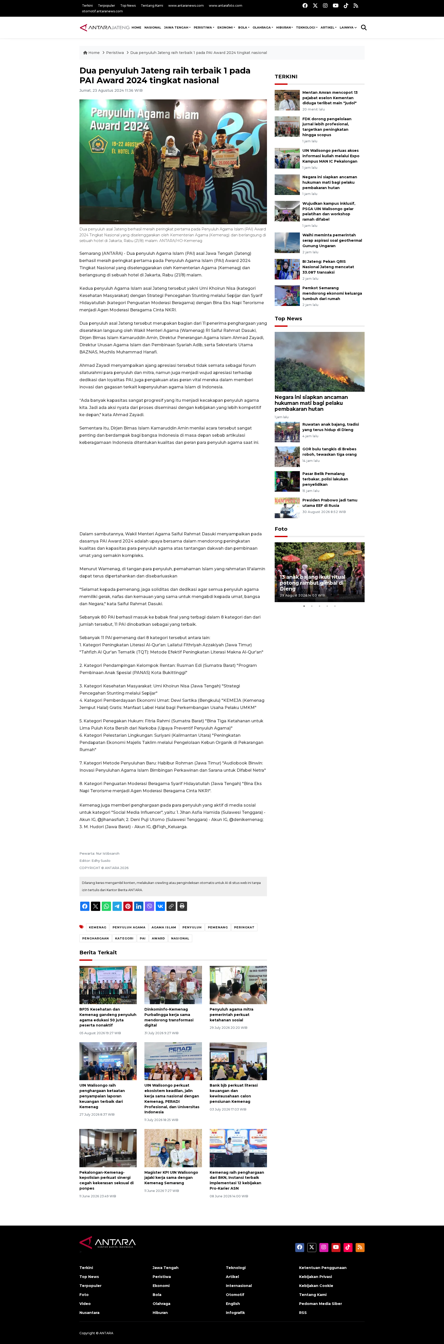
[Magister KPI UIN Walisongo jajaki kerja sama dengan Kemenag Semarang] (173, 1147)
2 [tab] (311, 606)
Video (85, 1303)
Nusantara (89, 1312)
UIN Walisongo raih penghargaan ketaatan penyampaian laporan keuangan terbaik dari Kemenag (102, 1096)
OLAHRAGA (262, 27)
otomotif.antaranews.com (102, 11)
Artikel (232, 1276)
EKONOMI (225, 27)
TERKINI (286, 76)
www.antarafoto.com (225, 5)
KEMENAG (97, 927)
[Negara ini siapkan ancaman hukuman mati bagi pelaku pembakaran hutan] (287, 184)
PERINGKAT (244, 927)
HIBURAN (283, 27)
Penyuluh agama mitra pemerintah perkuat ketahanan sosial (231, 1014)
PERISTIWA (203, 27)
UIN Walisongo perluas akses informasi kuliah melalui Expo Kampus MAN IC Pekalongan (330, 156)
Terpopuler (106, 5)
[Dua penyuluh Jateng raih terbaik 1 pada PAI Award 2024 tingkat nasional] (320, 361)
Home (94, 52)
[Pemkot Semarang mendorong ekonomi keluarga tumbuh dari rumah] (287, 295)
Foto (281, 529)
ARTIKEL (327, 27)
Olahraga (161, 1303)
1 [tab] (304, 606)
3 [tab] (319, 606)
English (233, 1303)
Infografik (235, 1312)
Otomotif (235, 1294)
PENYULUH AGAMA (129, 927)
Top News (128, 5)
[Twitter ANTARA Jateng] (315, 5)
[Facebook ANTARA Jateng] (305, 5)
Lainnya (347, 27)
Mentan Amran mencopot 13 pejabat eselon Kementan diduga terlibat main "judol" (330, 98)
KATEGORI (124, 938)
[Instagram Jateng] (325, 5)
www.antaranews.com (186, 5)
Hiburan (160, 1312)
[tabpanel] (320, 572)
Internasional (239, 1285)
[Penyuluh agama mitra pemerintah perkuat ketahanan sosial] (238, 984)
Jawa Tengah (176, 27)
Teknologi (236, 1267)
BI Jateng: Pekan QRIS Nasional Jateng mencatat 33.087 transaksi (328, 267)
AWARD (158, 938)
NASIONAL (152, 27)
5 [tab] (335, 606)
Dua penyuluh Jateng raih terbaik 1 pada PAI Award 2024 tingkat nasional (198, 52)
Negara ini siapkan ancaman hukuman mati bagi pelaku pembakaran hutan (329, 182)
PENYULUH (192, 927)
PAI (143, 938)
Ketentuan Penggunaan (323, 1267)
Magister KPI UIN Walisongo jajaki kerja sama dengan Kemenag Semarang (171, 1178)
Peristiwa (115, 52)
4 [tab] (327, 606)
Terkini (87, 5)
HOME (136, 27)
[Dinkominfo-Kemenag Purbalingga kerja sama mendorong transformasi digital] (173, 984)
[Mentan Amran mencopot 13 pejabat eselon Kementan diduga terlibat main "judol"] (287, 99)
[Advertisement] (173, 488)
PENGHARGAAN (95, 938)
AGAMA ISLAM (164, 927)
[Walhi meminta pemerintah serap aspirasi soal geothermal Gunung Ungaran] (287, 242)
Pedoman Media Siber (320, 1303)
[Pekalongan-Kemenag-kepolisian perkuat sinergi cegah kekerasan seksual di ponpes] (108, 1147)
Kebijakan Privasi (315, 1276)
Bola (157, 1294)
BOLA (242, 27)
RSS (303, 1312)
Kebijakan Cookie (316, 1285)
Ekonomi (161, 1285)
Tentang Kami (152, 5)
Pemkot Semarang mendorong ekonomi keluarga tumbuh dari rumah (332, 293)
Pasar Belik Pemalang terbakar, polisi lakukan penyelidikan (325, 479)
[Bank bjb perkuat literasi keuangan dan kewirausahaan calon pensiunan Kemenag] (238, 1060)
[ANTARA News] (104, 27)
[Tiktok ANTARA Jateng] (346, 5)
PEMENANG (218, 927)
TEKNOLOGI (305, 27)
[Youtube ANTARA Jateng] (336, 5)
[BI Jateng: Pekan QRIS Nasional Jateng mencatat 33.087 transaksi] (287, 268)
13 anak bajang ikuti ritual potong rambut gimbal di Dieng (312, 583)
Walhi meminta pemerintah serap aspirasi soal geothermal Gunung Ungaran (332, 240)
